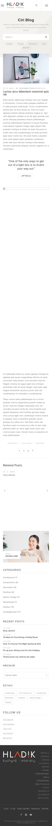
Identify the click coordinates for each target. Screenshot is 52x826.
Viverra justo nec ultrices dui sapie (19, 657)
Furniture (7, 592)
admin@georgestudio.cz (32, 88)
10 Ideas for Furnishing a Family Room (20, 637)
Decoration (40, 443)
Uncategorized (10, 612)
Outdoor (7, 607)
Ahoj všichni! (9, 475)
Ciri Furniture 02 (25, 693)
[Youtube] (31, 815)
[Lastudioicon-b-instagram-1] (26, 815)
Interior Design (9, 597)
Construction (27, 443)
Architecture (12, 443)
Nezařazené (8, 602)
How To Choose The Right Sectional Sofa (22, 644)
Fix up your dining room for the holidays (21, 650)
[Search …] (36, 5)
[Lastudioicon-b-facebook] (21, 815)
